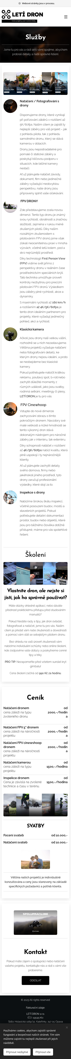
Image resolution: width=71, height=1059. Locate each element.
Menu (65, 16)
